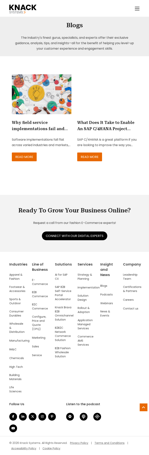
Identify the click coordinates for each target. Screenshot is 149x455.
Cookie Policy (51, 448)
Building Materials (15, 377)
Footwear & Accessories (17, 289)
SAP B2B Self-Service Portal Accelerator (63, 293)
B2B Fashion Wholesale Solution (63, 352)
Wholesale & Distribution (17, 328)
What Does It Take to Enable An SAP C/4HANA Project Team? (105, 126)
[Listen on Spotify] (70, 417)
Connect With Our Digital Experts (74, 236)
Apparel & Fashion (16, 277)
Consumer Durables (16, 313)
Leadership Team (130, 277)
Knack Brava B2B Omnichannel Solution (64, 313)
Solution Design (83, 298)
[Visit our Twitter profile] (32, 417)
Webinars (106, 303)
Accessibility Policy (23, 448)
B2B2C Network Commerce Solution (63, 334)
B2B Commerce (40, 294)
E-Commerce (40, 282)
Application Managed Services (85, 324)
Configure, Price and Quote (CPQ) (39, 323)
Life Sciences (15, 389)
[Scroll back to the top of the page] (143, 407)
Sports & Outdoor (15, 301)
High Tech (16, 367)
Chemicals (16, 358)
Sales (35, 346)
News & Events (105, 313)
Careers (128, 300)
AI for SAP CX (61, 277)
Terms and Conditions (109, 443)
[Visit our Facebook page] (13, 417)
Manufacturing (19, 341)
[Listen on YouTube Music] (13, 428)
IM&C (12, 349)
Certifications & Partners (132, 289)
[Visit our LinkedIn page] (23, 417)
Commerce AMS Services (86, 341)
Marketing (38, 338)
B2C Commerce (40, 306)
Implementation (89, 287)
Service (37, 355)
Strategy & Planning (85, 277)
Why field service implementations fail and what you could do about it (40, 126)
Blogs (103, 286)
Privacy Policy (79, 443)
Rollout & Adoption (84, 310)
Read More (24, 157)
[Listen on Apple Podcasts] (83, 417)
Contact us (130, 308)
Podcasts (106, 294)
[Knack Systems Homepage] (22, 8)
